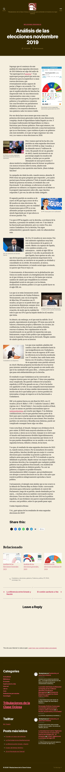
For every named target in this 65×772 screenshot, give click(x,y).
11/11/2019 (27, 48)
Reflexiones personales (32, 24)
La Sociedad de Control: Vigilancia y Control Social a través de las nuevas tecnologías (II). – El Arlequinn (50, 733)
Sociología (6, 696)
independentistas (16, 411)
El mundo (6, 681)
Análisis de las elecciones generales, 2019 (31, 566)
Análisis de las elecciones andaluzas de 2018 (52, 566)
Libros (5, 689)
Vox (19, 580)
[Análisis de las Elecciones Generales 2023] (12, 558)
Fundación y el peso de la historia (49, 674)
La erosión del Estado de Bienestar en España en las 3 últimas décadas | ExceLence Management (50, 689)
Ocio (4, 691)
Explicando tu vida (9, 684)
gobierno (29, 578)
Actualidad (7, 677)
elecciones (22, 578)
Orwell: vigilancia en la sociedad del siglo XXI (49, 737)
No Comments (39, 48)
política (41, 578)
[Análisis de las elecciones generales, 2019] (32, 558)
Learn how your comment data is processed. (42, 648)
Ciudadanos (15, 578)
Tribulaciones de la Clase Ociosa (16, 705)
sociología (15, 580)
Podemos (35, 578)
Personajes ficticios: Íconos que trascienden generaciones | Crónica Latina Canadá (49, 708)
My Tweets (6, 724)
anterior (28, 74)
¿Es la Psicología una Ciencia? (15, 751)
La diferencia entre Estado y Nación (17, 744)
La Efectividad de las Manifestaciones (18, 740)
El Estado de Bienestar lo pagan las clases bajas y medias (48, 694)
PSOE (47, 578)
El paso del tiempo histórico (14, 748)
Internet (6, 686)
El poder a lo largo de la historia (16, 736)
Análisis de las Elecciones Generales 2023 (10, 566)
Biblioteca (6, 679)
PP (44, 578)
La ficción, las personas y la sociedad (49, 710)
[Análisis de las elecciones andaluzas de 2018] (53, 558)
